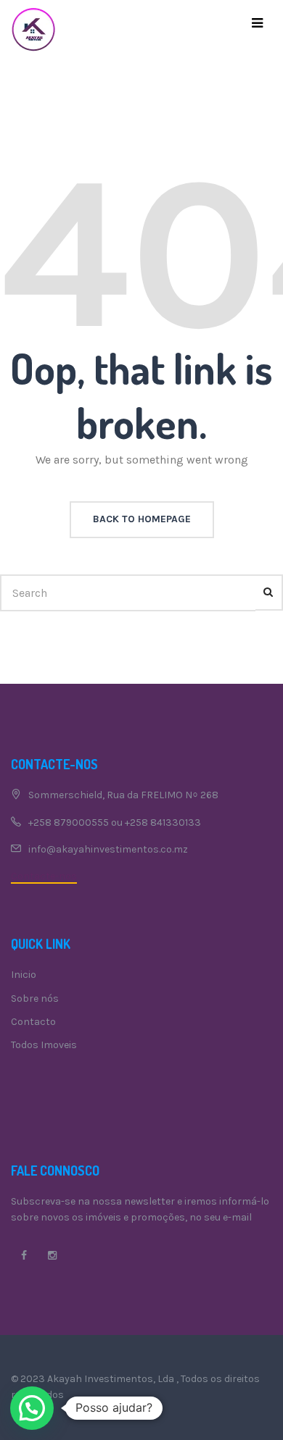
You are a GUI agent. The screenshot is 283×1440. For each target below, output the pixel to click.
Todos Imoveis (44, 1045)
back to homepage (142, 519)
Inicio (23, 974)
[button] (32, 1408)
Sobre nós (35, 998)
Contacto (33, 1022)
